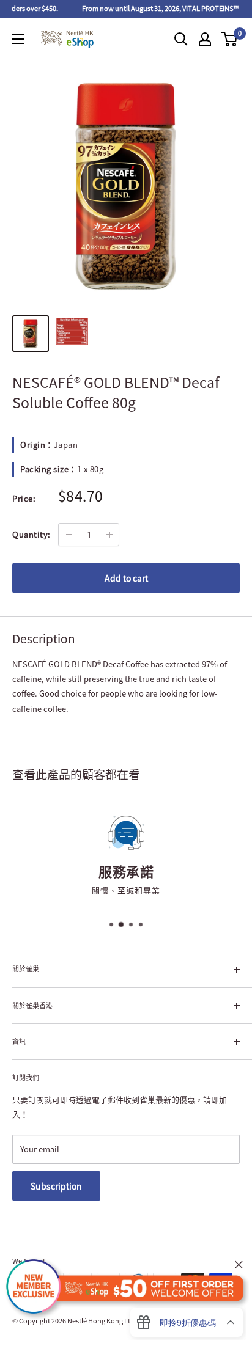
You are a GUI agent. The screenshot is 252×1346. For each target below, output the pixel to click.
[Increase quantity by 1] (109, 535)
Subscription (56, 1186)
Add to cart (126, 578)
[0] (229, 39)
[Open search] (181, 39)
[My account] (205, 39)
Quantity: (31, 534)
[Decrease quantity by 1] (69, 535)
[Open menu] (18, 39)
